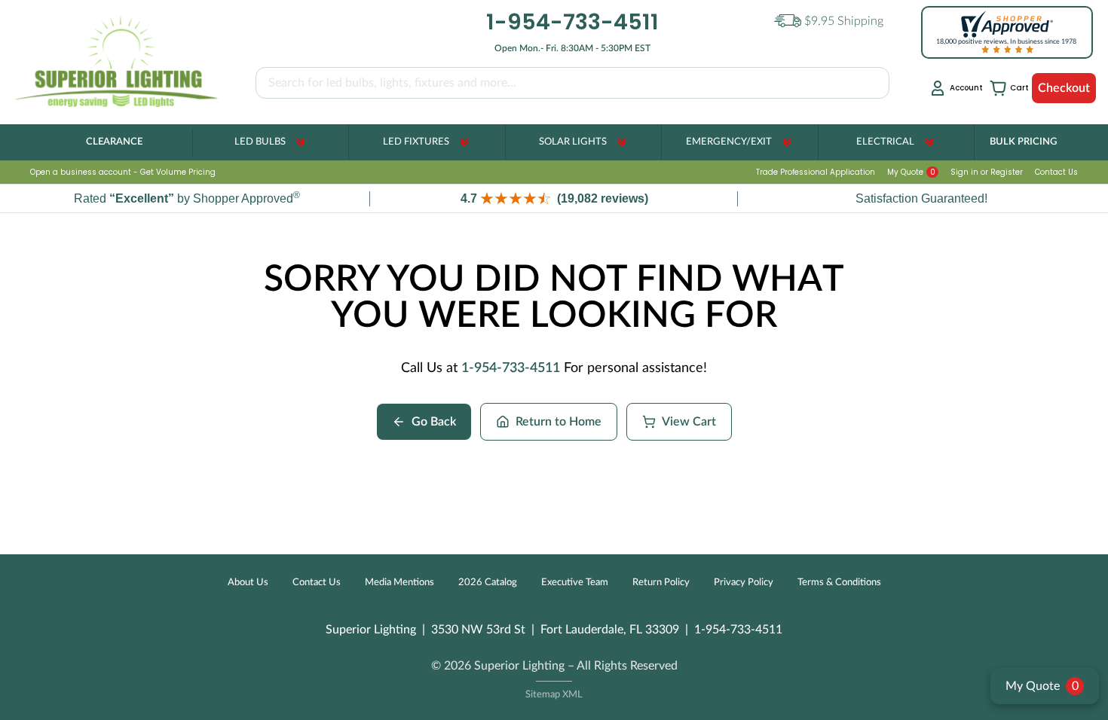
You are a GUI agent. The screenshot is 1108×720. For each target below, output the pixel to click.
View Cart (689, 422)
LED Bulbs (260, 142)
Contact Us (1056, 172)
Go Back (434, 422)
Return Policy (661, 582)
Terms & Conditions (839, 582)
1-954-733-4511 (510, 368)
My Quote (911, 172)
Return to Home (558, 422)
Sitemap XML (554, 695)
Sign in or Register (986, 172)
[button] (554, 198)
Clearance (114, 142)
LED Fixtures (416, 142)
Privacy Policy (743, 582)
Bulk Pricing (1023, 142)
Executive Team (574, 582)
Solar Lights (573, 142)
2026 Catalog (487, 582)
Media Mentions (399, 582)
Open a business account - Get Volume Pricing (123, 172)
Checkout (1064, 88)
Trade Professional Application (815, 172)
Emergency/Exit (729, 142)
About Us (248, 582)
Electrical (885, 142)
